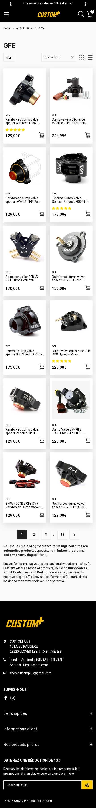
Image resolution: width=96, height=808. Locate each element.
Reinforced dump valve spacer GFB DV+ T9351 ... (23, 121)
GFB (8, 114)
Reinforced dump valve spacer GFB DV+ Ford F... (68, 278)
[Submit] (87, 784)
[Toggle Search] (81, 15)
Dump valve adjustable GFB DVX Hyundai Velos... (71, 352)
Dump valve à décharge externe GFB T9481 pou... (69, 121)
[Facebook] (5, 698)
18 (62, 534)
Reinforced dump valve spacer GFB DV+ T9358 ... (69, 505)
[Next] (74, 535)
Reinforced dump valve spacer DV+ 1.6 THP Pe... (23, 199)
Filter (9, 57)
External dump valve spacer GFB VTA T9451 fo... (25, 352)
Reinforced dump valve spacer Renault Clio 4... (22, 431)
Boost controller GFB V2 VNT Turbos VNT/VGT (22, 278)
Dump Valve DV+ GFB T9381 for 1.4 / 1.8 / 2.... (68, 431)
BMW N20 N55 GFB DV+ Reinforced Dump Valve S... (25, 505)
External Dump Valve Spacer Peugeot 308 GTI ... (70, 199)
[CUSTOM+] (49, 14)
